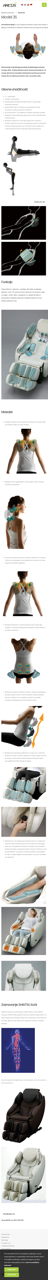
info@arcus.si (7, 1243)
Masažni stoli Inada (7, 13)
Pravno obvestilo (6, 1249)
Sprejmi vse (11, 1275)
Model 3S (21, 13)
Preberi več (11, 1269)
